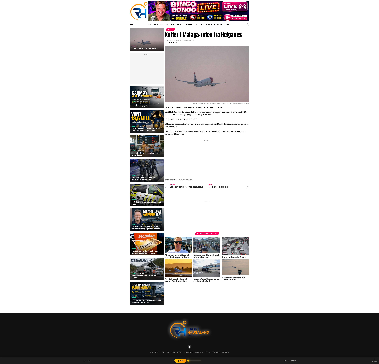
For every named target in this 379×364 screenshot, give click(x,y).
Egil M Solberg (173, 42)
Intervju (209, 24)
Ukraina (179, 24)
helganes (181, 180)
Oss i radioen (200, 24)
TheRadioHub (374, 361)
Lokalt (156, 24)
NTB (162, 24)
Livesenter (227, 24)
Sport (172, 24)
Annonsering (189, 24)
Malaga (189, 180)
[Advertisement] (147, 69)
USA (167, 24)
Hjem (149, 24)
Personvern (218, 24)
